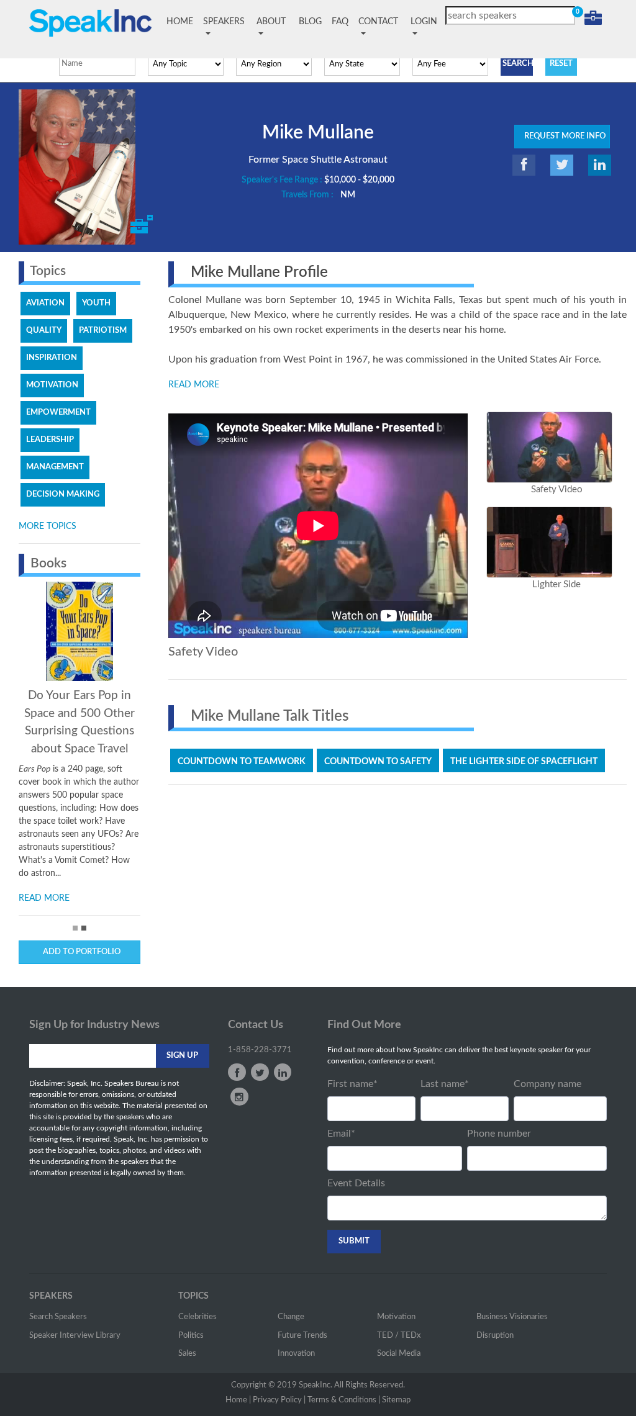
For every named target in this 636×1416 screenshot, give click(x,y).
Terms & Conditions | (343, 1400)
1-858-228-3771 (260, 1050)
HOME (182, 21)
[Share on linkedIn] (599, 165)
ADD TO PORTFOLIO (79, 952)
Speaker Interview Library (74, 1336)
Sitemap (396, 1400)
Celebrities (197, 1317)
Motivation (396, 1317)
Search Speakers (58, 1317)
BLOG (310, 21)
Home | (238, 1400)
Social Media (398, 1354)
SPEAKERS (224, 21)
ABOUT (271, 21)
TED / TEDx (398, 1336)
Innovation (296, 1354)
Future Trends (302, 1336)
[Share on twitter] (561, 165)
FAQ (340, 21)
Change (291, 1317)
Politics (191, 1336)
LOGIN (424, 21)
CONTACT (378, 21)
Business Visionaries (512, 1317)
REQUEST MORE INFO (562, 136)
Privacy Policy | (279, 1400)
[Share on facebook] (523, 165)
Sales (187, 1354)
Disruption (495, 1336)
